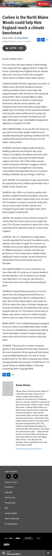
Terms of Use (10, 498)
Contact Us (9, 487)
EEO (6, 508)
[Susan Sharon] (7, 388)
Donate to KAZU (11, 513)
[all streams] (49, 553)
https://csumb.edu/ (12, 519)
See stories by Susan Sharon (29, 448)
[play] (3, 553)
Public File (8, 492)
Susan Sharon (22, 38)
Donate (44, 4)
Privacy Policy (10, 503)
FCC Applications (11, 524)
